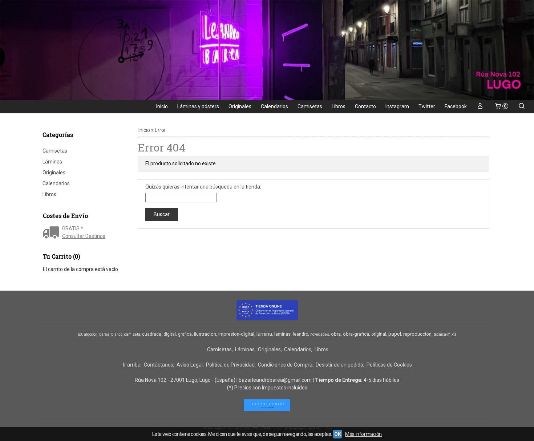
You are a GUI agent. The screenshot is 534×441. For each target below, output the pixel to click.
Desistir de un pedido (339, 365)
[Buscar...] (522, 106)
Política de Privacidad (230, 365)
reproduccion (417, 334)
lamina (264, 334)
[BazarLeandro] (267, 50)
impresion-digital (236, 334)
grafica (185, 334)
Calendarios (274, 106)
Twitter (426, 106)
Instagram (397, 106)
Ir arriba (132, 365)
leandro (300, 334)
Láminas (52, 162)
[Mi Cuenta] (480, 106)
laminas (282, 334)
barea (104, 334)
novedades (319, 334)
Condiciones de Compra (285, 365)
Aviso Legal (190, 365)
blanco (116, 334)
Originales (239, 106)
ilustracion (205, 334)
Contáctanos (158, 365)
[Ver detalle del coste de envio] (52, 233)
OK (337, 434)
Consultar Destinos (83, 236)
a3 (80, 334)
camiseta (132, 334)
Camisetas (310, 106)
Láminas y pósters (198, 106)
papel (394, 334)
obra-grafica (356, 334)
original (378, 334)
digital (169, 334)
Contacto (365, 106)
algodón (90, 334)
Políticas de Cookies (389, 365)
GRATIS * (72, 228)
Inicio (162, 106)
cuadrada (151, 334)
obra (336, 334)
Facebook (456, 106)
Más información (363, 434)
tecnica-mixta (445, 334)
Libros (338, 106)
